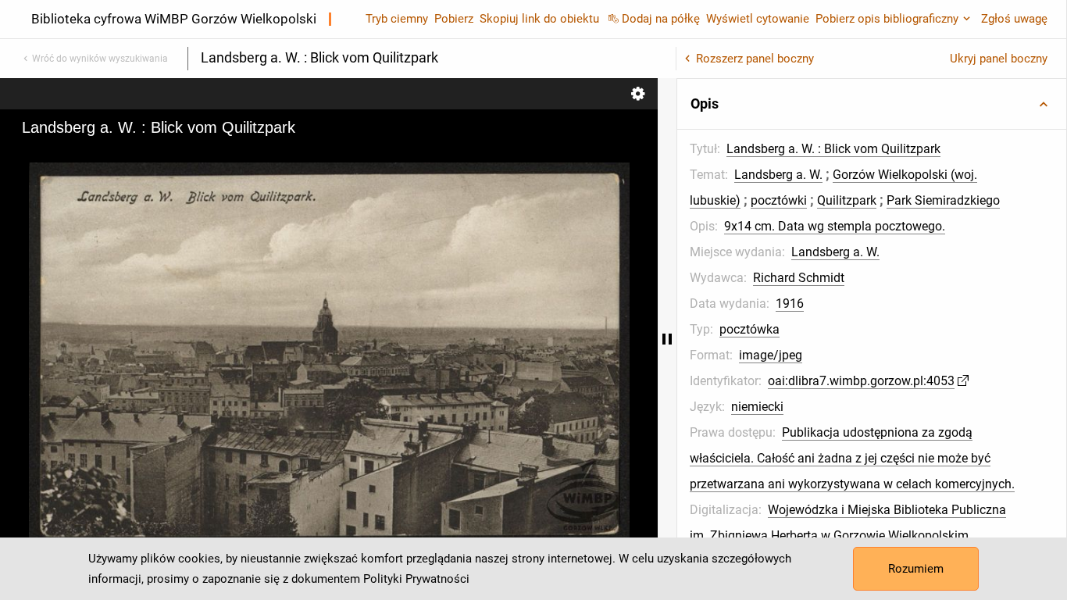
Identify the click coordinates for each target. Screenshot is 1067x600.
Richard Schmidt (798, 277)
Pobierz (453, 19)
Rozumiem (916, 569)
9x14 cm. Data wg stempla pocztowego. (834, 226)
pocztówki (779, 200)
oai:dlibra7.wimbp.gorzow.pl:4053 (861, 380)
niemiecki (757, 406)
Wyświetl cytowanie (757, 19)
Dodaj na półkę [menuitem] (661, 19)
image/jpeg (770, 355)
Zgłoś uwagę (1014, 19)
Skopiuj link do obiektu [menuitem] (539, 19)
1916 (790, 303)
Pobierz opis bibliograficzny (886, 19)
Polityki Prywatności (416, 579)
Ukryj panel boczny (998, 59)
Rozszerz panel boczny (755, 59)
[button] (871, 104)
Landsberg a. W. (778, 174)
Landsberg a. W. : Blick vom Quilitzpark (833, 148)
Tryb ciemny (397, 19)
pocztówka (749, 329)
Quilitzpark (846, 200)
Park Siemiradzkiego (943, 200)
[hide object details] (667, 339)
